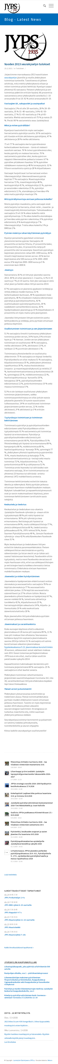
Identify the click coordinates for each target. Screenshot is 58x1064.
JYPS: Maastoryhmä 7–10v (15, 935)
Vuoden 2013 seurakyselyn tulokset (27, 64)
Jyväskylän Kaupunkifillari (20, 962)
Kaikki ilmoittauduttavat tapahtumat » (19, 947)
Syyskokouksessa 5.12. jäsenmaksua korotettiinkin (28, 647)
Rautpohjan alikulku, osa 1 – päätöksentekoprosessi (26, 973)
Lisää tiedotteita (10, 874)
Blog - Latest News (22, 19)
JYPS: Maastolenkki (12, 927)
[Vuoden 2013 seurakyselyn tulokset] (25, 46)
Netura (50, 1060)
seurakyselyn (10, 77)
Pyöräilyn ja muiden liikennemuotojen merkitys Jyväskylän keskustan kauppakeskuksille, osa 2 (28, 990)
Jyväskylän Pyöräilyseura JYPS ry (24, 1060)
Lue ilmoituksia (10, 1042)
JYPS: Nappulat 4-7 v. (13, 912)
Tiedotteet (20, 68)
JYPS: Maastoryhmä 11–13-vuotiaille (19, 920)
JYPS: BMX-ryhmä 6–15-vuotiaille (18, 905)
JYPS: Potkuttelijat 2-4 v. (14, 897)
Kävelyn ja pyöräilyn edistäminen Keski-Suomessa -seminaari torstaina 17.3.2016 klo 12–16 (25, 996)
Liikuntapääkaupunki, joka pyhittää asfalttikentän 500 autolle (27, 968)
